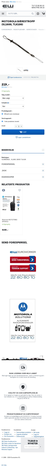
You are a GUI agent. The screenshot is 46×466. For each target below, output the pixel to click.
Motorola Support (7, 449)
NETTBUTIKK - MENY (2, 13)
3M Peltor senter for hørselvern (11, 443)
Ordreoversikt (20, 436)
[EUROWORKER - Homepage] (11, 6)
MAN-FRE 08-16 (38, 7)
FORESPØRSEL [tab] (8, 164)
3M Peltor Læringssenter (9, 445)
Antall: (4, 126)
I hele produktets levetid (11, 121)
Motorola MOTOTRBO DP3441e (9, 220)
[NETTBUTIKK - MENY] (3, 14)
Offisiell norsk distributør (12, 114)
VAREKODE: (27, 77)
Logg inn (6, 432)
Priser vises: (12, 2)
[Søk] (32, 13)
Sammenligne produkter (23, 432)
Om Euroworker (9, 436)
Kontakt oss (8, 434)
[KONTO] (38, 13)
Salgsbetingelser (39, 436)
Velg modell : (6, 95)
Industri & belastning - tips (10, 447)
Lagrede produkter (21, 434)
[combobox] (21, 13)
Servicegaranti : (7, 118)
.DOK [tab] (4, 170)
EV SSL (4, 465)
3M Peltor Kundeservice (9, 441)
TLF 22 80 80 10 (38, 6)
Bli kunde (36, 432)
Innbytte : (6, 103)
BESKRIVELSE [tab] (8, 150)
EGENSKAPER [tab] (8, 177)
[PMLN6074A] (23, 49)
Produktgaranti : (7, 111)
